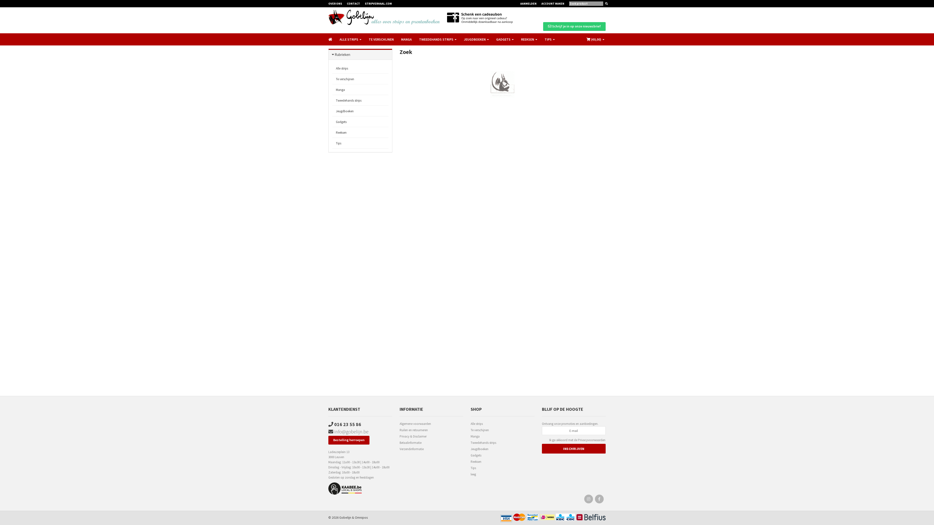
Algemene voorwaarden (415, 424)
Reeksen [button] (528, 39)
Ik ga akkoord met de (577, 440)
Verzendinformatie (412, 449)
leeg (473, 474)
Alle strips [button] (349, 39)
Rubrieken (342, 54)
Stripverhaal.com (378, 3)
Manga (406, 39)
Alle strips (342, 68)
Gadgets (341, 122)
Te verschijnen (381, 39)
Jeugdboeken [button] (475, 39)
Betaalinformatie (411, 443)
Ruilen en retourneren (414, 430)
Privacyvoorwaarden (591, 440)
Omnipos (361, 517)
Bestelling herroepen (349, 440)
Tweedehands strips (348, 100)
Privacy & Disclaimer (413, 436)
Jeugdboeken (345, 111)
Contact (353, 3)
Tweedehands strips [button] (436, 39)
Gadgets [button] (503, 39)
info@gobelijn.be (350, 432)
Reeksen (341, 133)
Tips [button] (548, 39)
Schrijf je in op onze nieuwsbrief (576, 26)
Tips (338, 143)
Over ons (335, 3)
